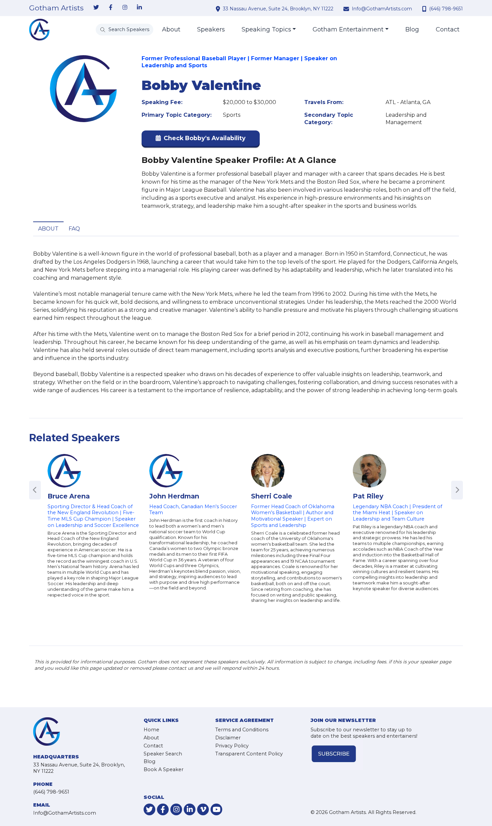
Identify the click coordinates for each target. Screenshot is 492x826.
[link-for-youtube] (216, 809)
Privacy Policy (232, 746)
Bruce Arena (69, 496)
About (171, 29)
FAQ (74, 228)
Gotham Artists (56, 8)
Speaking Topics (266, 29)
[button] (201, 140)
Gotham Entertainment (348, 29)
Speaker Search (163, 754)
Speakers (211, 29)
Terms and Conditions (241, 730)
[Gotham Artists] (39, 29)
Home (151, 730)
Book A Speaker (163, 769)
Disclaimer (228, 738)
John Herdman (174, 496)
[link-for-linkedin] (139, 7)
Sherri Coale (271, 496)
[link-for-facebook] (110, 7)
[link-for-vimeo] (203, 809)
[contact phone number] (425, 8)
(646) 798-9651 (446, 9)
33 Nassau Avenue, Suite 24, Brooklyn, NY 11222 (278, 9)
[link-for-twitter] (96, 7)
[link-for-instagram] (125, 7)
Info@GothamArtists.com (382, 9)
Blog (412, 29)
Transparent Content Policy (249, 754)
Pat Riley (368, 496)
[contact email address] (347, 8)
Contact (448, 29)
